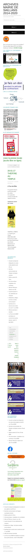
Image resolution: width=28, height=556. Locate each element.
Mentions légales (6, 546)
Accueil (15, 165)
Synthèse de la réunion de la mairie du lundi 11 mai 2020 (13, 306)
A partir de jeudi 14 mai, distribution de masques (13, 293)
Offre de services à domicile (10, 533)
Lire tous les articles (8, 551)
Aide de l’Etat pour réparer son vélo (12, 519)
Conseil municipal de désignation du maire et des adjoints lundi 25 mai (16, 422)
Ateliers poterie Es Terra (14, 432)
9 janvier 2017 (10, 181)
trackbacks (11, 334)
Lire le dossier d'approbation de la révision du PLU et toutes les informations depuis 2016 (15, 473)
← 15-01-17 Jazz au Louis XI (10, 345)
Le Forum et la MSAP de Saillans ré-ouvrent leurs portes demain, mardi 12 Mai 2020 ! (13, 318)
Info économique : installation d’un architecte (13, 283)
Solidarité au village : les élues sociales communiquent (13, 299)
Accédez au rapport (20, 480)
